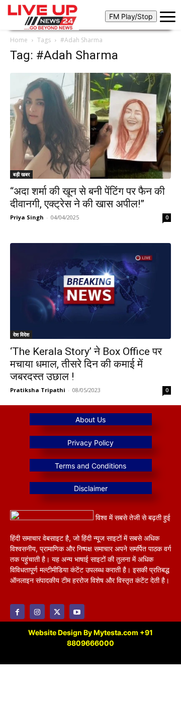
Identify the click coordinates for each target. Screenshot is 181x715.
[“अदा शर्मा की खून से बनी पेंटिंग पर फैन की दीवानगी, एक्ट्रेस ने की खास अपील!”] (90, 126)
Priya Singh (27, 217)
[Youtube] (76, 611)
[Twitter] (57, 611)
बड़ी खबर (21, 174)
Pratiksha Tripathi (37, 390)
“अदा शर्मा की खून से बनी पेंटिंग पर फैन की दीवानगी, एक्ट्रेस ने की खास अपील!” (87, 197)
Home (19, 40)
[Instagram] (37, 611)
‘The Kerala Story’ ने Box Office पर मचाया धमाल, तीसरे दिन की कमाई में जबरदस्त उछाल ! (86, 364)
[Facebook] (17, 611)
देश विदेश (21, 334)
